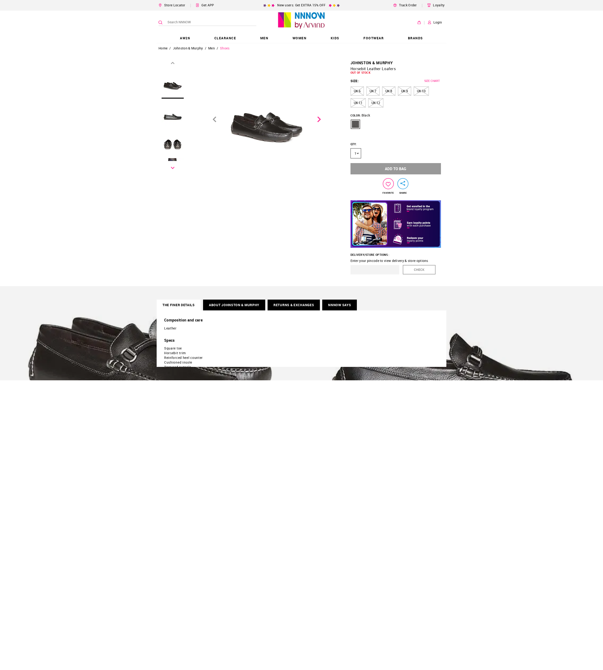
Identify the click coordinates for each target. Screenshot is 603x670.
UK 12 (375, 102)
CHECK (419, 269)
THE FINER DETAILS (179, 305)
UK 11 (358, 102)
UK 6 (357, 91)
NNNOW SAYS (339, 305)
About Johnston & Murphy (234, 305)
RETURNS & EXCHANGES (293, 305)
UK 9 (404, 91)
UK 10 (421, 91)
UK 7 (373, 91)
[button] (355, 124)
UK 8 (388, 91)
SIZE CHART (432, 81)
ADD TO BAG (395, 168)
